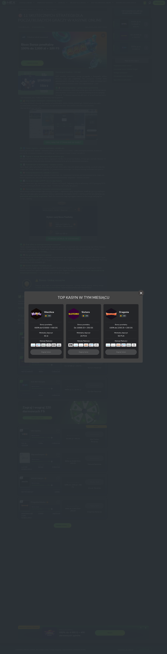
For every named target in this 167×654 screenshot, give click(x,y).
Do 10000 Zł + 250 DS (83, 327)
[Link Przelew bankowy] (53, 345)
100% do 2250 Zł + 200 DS (121, 327)
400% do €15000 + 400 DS (46, 327)
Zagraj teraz (46, 352)
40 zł (46, 336)
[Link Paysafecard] (38, 345)
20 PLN (83, 336)
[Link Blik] (70, 345)
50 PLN (121, 336)
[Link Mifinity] (81, 345)
